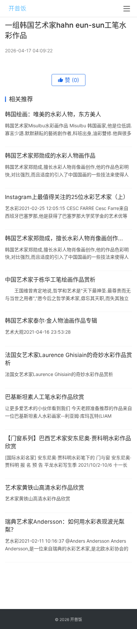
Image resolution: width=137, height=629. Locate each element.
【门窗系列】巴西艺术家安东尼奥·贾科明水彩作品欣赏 (68, 442)
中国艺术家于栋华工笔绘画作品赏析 (50, 279)
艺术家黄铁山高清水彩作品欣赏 (44, 487)
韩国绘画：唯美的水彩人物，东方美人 (53, 114)
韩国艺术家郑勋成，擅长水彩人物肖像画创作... (64, 238)
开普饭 (76, 619)
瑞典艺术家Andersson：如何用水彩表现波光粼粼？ (64, 525)
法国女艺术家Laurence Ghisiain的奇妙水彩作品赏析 (68, 359)
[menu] (127, 9)
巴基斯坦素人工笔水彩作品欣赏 (44, 397)
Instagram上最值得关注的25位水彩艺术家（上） (67, 197)
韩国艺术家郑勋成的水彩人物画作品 (50, 155)
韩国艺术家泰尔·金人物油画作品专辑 (51, 320)
